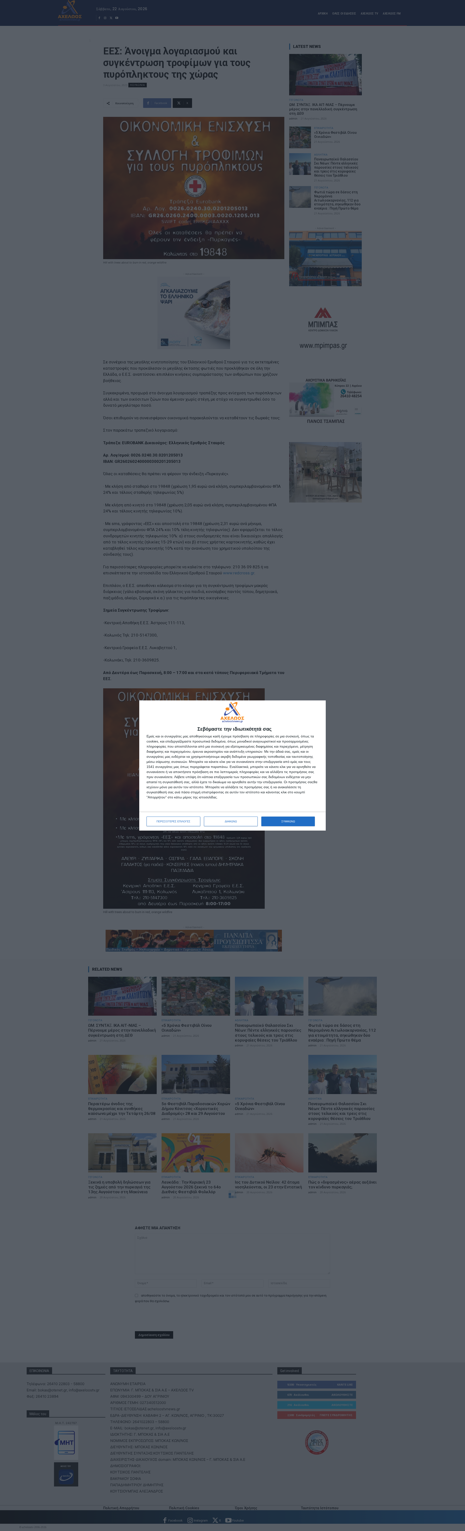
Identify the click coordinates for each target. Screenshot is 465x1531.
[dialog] (232, 765)
